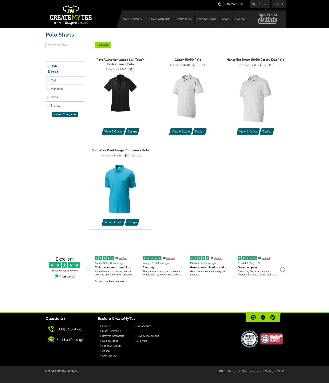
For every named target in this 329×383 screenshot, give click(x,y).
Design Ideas (184, 19)
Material (56, 89)
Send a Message (70, 340)
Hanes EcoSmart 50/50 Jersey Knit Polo (255, 59)
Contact (240, 19)
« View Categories (65, 114)
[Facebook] (263, 317)
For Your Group (206, 19)
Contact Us (109, 355)
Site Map (142, 341)
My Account (144, 326)
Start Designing (132, 19)
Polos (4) (56, 72)
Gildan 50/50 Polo (188, 59)
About (226, 19)
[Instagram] (253, 317)
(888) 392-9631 (233, 4)
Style (54, 66)
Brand (55, 105)
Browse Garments (159, 19)
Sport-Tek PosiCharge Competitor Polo (120, 150)
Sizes (54, 97)
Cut (53, 80)
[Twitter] (272, 317)
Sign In (280, 4)
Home (106, 326)
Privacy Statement (148, 336)
